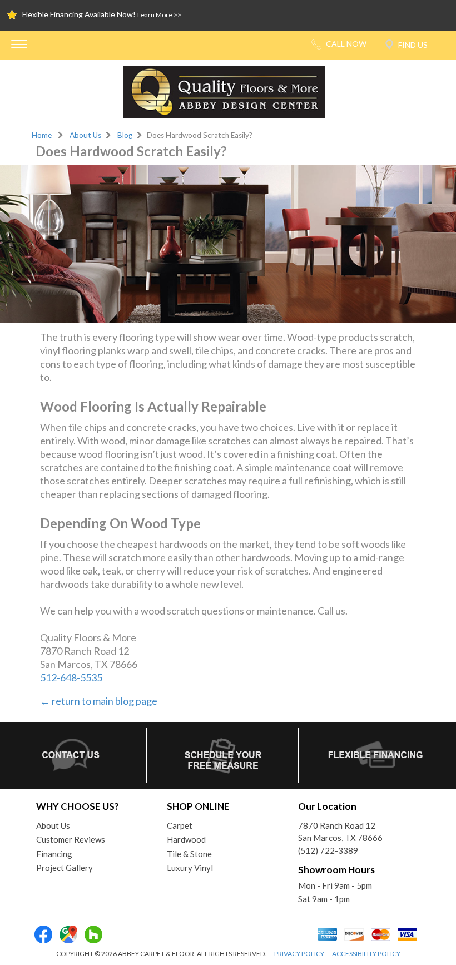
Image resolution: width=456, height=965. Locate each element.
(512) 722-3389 (328, 850)
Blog (124, 135)
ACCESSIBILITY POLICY (366, 953)
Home (42, 135)
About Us (85, 135)
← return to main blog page (98, 701)
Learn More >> (159, 15)
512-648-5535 (71, 677)
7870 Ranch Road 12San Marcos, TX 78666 (340, 831)
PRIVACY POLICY (299, 953)
